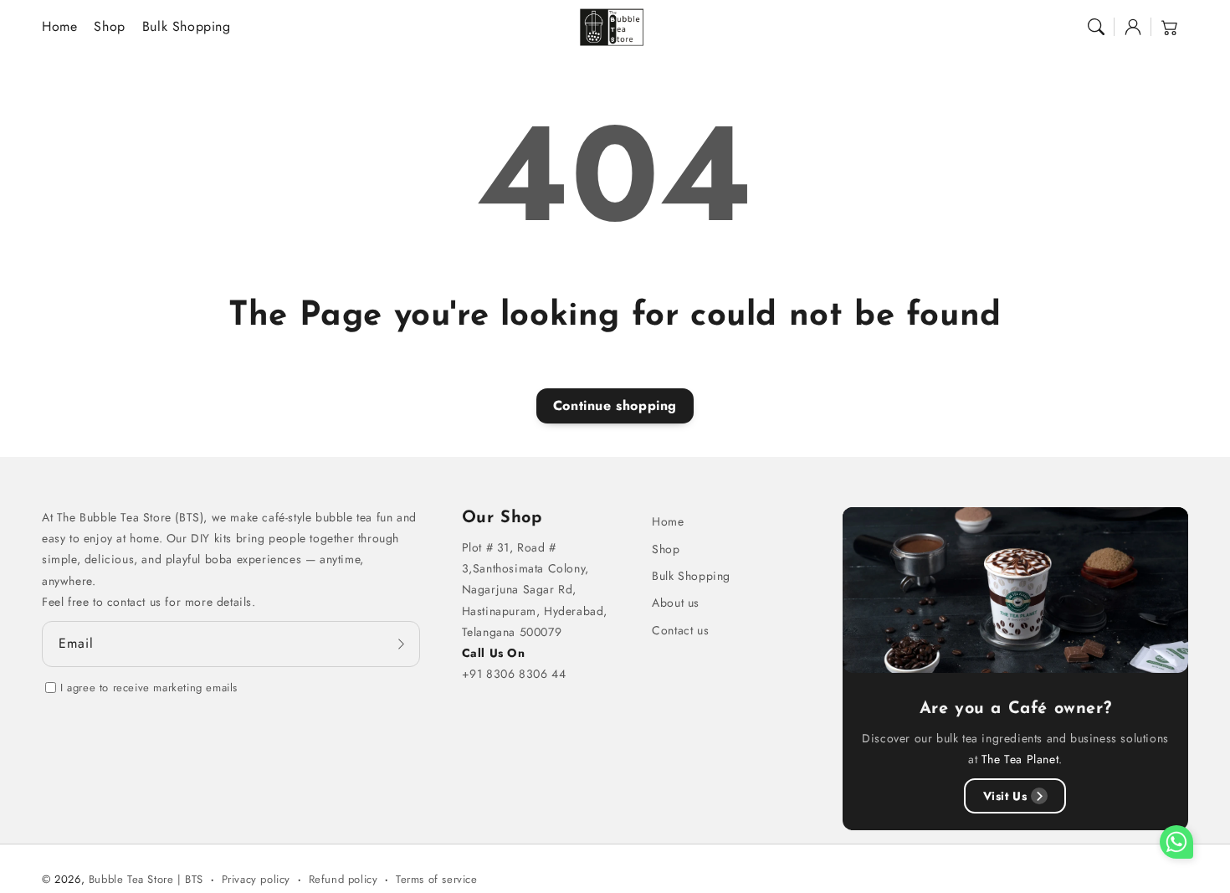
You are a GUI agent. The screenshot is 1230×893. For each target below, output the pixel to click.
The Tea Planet (1019, 759)
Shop (665, 549)
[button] (1096, 26)
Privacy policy (256, 879)
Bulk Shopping (691, 575)
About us (676, 602)
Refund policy (343, 879)
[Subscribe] (401, 643)
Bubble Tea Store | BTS (146, 879)
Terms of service (437, 879)
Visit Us (1005, 796)
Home (668, 521)
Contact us (680, 630)
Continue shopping (615, 405)
